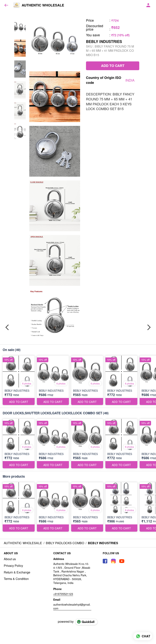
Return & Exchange (17, 572)
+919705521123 (63, 594)
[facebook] (105, 561)
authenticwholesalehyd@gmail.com (72, 606)
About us (10, 559)
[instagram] (113, 561)
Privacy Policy (13, 566)
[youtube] (122, 561)
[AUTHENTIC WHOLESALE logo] (16, 5)
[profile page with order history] (148, 5)
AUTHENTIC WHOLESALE (43, 5)
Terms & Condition (16, 579)
